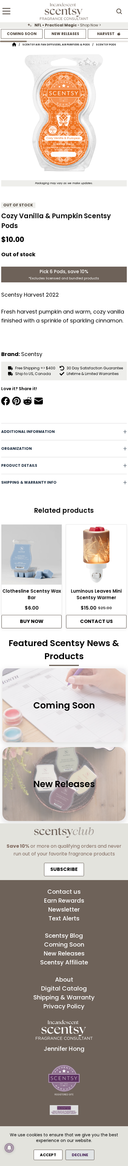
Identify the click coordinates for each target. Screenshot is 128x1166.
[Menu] (6, 11)
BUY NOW (31, 621)
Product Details (19, 465)
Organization (16, 448)
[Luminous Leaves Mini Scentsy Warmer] (96, 556)
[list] (64, 25)
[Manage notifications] (9, 1148)
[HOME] (14, 44)
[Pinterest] (16, 401)
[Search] (119, 11)
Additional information (28, 431)
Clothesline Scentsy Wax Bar (31, 594)
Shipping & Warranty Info (29, 482)
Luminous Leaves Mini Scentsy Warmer (96, 594)
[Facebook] (5, 401)
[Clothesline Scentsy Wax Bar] (31, 556)
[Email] (38, 401)
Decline (80, 1155)
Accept (48, 1155)
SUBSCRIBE (64, 869)
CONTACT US (96, 621)
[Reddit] (27, 401)
